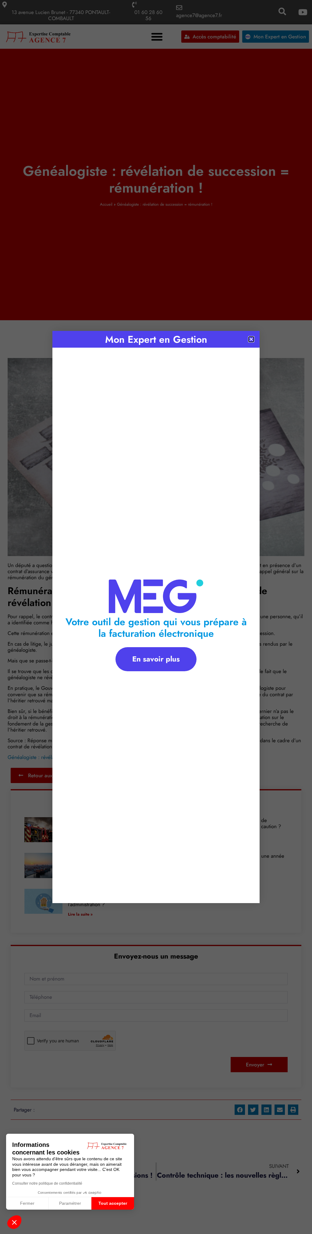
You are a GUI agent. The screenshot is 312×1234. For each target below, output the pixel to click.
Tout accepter (112, 1203)
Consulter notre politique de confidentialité (47, 1183)
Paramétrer (70, 1203)
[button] (14, 1222)
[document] (156, 617)
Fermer (27, 1203)
